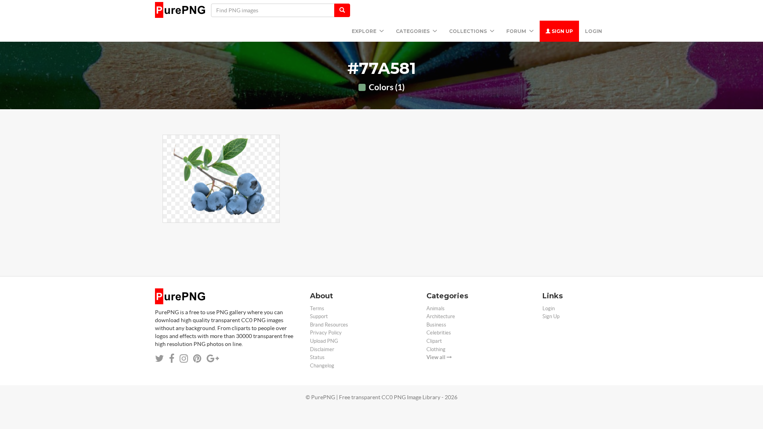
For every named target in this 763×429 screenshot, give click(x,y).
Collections (468, 31)
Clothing (435, 349)
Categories (413, 31)
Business (436, 325)
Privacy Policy (326, 333)
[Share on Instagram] (184, 358)
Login (593, 31)
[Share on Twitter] (159, 358)
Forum (516, 31)
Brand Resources (329, 325)
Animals (435, 308)
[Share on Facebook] (171, 358)
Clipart (434, 341)
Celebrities (438, 333)
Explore (365, 31)
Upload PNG (324, 341)
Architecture (440, 316)
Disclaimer (322, 349)
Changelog (322, 366)
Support (319, 316)
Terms (317, 308)
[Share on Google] (213, 358)
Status (317, 357)
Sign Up (561, 31)
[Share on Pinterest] (197, 358)
